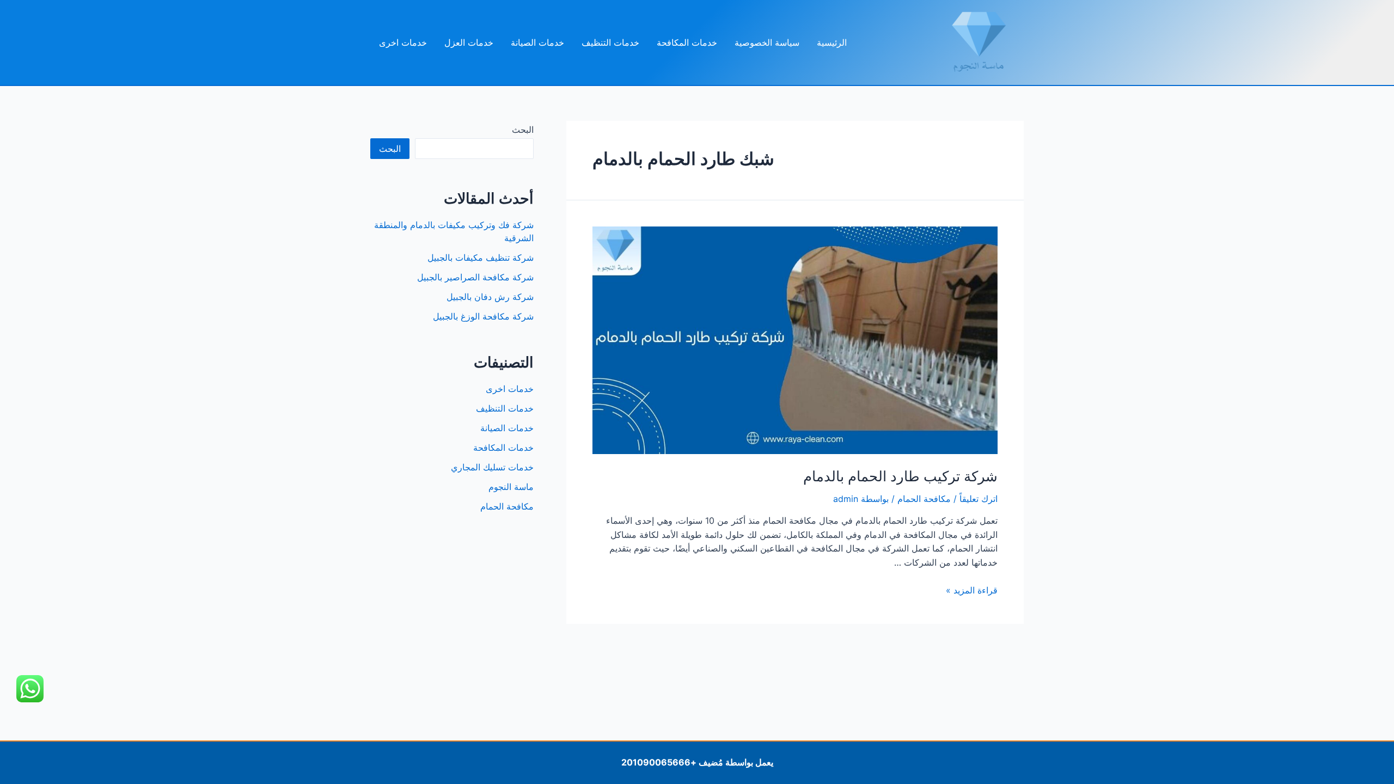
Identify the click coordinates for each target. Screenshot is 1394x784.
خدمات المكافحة (687, 42)
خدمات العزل (468, 42)
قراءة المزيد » (972, 590)
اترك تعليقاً (978, 498)
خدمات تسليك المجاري (492, 467)
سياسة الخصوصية (767, 42)
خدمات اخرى (403, 42)
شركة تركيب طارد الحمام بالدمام (900, 476)
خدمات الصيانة (537, 42)
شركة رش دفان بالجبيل (490, 296)
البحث (523, 129)
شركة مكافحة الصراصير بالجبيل (475, 277)
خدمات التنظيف (610, 42)
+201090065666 (658, 762)
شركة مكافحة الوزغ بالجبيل (483, 316)
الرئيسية (832, 42)
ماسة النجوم (511, 486)
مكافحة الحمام (924, 498)
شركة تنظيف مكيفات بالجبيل (480, 257)
